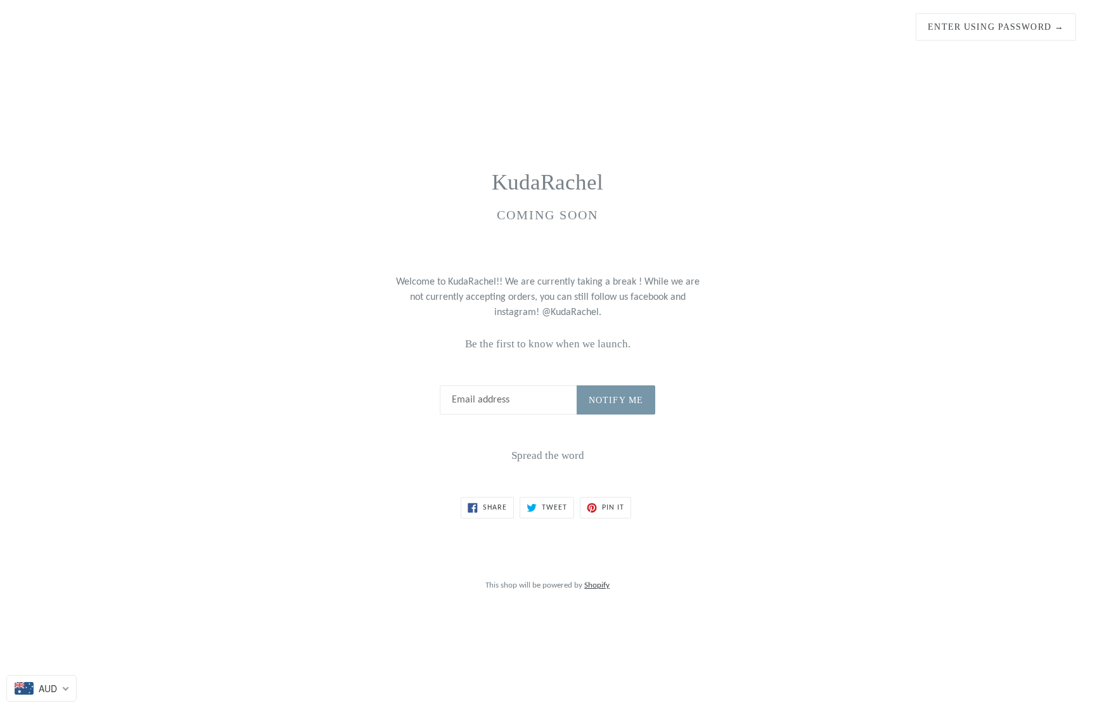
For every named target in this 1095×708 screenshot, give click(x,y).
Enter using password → (996, 27)
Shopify (597, 585)
